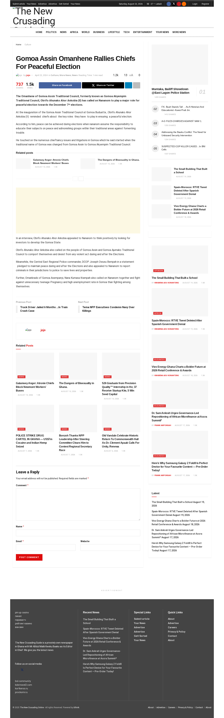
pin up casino (22, 612)
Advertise (42, 4)
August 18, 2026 (189, 375)
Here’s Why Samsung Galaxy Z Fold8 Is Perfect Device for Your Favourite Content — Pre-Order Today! (180, 467)
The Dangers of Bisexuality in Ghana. (119, 159)
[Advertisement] (151, 16)
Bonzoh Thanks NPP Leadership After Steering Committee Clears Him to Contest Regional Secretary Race (75, 443)
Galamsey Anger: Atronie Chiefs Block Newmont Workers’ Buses (35, 387)
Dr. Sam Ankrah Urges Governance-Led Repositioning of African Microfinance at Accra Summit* (179, 417)
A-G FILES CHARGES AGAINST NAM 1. (182, 121)
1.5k (55, 167)
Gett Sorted (64, 4)
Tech (126, 32)
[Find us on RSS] (184, 4)
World (86, 32)
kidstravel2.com (23, 685)
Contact (172, 636)
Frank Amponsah (162, 425)
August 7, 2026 (24, 451)
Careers (172, 627)
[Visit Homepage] (45, 17)
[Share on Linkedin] (128, 85)
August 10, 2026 (42, 167)
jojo (28, 75)
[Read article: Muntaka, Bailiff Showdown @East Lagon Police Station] (180, 64)
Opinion (158, 271)
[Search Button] (210, 32)
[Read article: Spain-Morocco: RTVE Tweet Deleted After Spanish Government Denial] (161, 192)
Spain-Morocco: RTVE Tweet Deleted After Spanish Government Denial (190, 190)
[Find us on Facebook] (169, 4)
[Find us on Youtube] (179, 4)
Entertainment (142, 32)
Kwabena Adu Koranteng (166, 283)
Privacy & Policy (176, 631)
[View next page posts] (81, 178)
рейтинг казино (23, 623)
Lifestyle (114, 32)
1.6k (203, 283)
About (171, 619)
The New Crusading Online (32, 707)
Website (85, 541)
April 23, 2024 (41, 75)
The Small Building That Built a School (174, 277)
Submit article (19, 4)
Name (20, 526)
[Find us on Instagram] (28, 670)
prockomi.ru (21, 692)
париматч (20, 620)
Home (39, 32)
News (63, 32)
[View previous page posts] (75, 178)
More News (179, 32)
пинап (18, 616)
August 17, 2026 (182, 425)
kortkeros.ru (21, 688)
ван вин (19, 627)
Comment (22, 485)
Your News (31, 4)
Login (194, 4)
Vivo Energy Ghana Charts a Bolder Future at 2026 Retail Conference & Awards (190, 209)
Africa (74, 32)
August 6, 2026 (110, 451)
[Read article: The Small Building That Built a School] (161, 174)
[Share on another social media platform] (136, 85)
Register (205, 4)
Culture (28, 44)
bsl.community (23, 681)
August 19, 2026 (189, 283)
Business (98, 32)
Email (20, 541)
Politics (51, 32)
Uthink (76, 707)
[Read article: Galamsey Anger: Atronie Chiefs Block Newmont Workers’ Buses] (23, 163)
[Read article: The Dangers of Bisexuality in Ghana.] (88, 163)
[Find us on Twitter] (174, 4)
